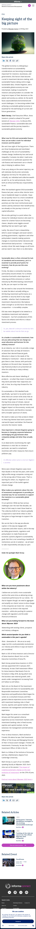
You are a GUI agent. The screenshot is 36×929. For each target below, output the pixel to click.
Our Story (4, 908)
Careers (15, 905)
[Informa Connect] (15, 892)
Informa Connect (6, 4)
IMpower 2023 (14, 121)
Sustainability (16, 908)
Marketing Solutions (17, 903)
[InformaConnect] (9, 892)
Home (3, 903)
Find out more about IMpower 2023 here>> (17, 779)
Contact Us (27, 903)
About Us (4, 905)
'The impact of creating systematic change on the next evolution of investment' (16, 769)
